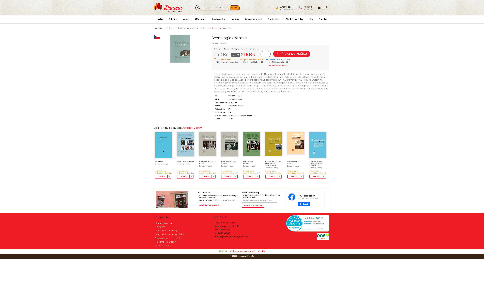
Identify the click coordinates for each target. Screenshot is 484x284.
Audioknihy (218, 19)
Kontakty (159, 227)
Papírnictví (274, 19)
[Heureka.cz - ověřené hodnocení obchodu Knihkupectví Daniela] (300, 224)
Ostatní (323, 19)
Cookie (261, 251)
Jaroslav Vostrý (218, 43)
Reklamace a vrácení (166, 242)
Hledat (234, 8)
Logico (235, 19)
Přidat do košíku (293, 53)
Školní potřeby (294, 19)
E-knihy (173, 19)
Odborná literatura (186, 28)
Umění (202, 28)
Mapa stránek (162, 245)
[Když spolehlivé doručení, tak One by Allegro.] (322, 239)
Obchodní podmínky (166, 230)
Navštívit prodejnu (209, 205)
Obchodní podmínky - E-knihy (171, 234)
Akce (186, 19)
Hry (311, 19)
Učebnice (200, 19)
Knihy (160, 19)
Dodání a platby (163, 223)
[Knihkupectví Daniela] (169, 8)
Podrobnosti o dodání (278, 65)
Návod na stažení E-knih (168, 238)
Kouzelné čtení (253, 19)
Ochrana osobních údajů (242, 251)
